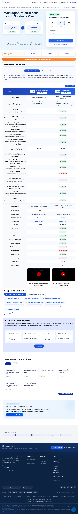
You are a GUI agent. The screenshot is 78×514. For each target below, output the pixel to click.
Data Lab (49, 496)
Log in (68, 2)
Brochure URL (39, 221)
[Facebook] (61, 487)
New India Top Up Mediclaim (35, 306)
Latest (8, 363)
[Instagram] (68, 487)
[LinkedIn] (74, 487)
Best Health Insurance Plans (39, 435)
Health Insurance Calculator (57, 469)
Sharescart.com (70, 496)
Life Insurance (43, 463)
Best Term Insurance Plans (58, 477)
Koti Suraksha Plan (47, 70)
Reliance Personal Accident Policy (14, 302)
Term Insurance (44, 461)
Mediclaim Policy (57, 480)
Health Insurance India (9, 435)
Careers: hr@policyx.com (10, 470)
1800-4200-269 (7, 465)
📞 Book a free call (57, 447)
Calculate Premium (42, 92)
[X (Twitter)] (64, 487)
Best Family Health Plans (53, 435)
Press (5, 496)
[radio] (52, 23)
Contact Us (29, 496)
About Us (10, 496)
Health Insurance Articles (66, 393)
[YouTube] (71, 487)
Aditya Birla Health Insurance (47, 333)
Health (34, 2)
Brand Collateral (21, 496)
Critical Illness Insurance (66, 435)
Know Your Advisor (31, 499)
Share (74, 7)
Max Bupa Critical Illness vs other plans (15, 294)
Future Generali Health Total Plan (35, 302)
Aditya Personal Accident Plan (31, 298)
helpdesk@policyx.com (9, 462)
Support (56, 2)
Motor (46, 2)
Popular (15, 363)
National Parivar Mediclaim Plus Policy (15, 306)
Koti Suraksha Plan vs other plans (36, 294)
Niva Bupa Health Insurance (30, 338)
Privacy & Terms (42, 496)
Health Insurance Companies (57, 465)
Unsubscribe (63, 496)
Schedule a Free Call (15, 415)
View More (8, 313)
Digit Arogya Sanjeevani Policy (54, 306)
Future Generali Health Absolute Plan (56, 302)
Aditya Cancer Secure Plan (13, 298)
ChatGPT (54, 7)
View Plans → (60, 40)
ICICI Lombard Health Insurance (47, 338)
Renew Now (45, 499)
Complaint (38, 499)
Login (50, 499)
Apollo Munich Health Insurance (14, 338)
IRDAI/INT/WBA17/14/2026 (28, 505)
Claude (61, 7)
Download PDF (70, 85)
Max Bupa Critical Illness (32, 70)
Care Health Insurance (30, 333)
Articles (51, 2)
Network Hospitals (57, 459)
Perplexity (68, 7)
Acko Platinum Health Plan (13, 309)
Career (15, 496)
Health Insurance (44, 459)
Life (38, 2)
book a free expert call (62, 44)
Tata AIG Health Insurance (64, 338)
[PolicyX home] (7, 2)
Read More (39, 346)
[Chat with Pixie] (73, 509)
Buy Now (73, 2)
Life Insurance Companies (56, 473)
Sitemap (35, 496)
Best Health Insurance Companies (23, 435)
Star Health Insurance (14, 333)
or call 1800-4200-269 (70, 447)
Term (41, 2)
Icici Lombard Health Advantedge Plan (51, 298)
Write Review (55, 496)
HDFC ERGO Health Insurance (64, 333)
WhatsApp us (7, 467)
